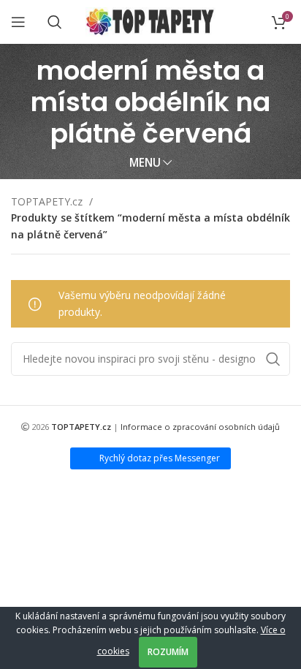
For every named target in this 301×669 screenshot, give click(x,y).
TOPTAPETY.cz (48, 201)
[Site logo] (150, 21)
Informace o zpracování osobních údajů (200, 426)
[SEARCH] (273, 359)
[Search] (54, 22)
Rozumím (168, 652)
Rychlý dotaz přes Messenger (159, 458)
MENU (145, 162)
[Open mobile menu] (18, 22)
